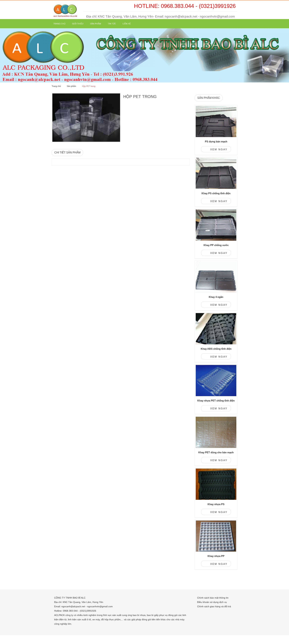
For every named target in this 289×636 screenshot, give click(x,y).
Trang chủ (59, 23)
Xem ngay (218, 149)
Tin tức (112, 23)
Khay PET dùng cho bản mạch (216, 452)
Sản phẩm (95, 23)
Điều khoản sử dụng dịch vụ (212, 602)
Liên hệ (127, 23)
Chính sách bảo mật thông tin (212, 597)
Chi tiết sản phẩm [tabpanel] (67, 152)
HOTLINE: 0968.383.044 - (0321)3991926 (185, 6)
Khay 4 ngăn (216, 297)
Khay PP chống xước (216, 245)
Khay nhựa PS (216, 504)
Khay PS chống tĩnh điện (216, 193)
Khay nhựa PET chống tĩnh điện (216, 400)
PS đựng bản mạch (216, 141)
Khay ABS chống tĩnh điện (216, 348)
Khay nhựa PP (216, 556)
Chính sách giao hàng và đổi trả (214, 606)
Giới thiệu (77, 23)
